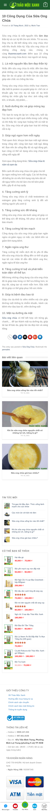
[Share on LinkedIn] (40, 337)
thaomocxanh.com (17, 53)
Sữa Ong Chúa (28, 347)
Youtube (15, 809)
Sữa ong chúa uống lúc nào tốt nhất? (28, 521)
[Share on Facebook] (15, 337)
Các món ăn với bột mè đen (24, 513)
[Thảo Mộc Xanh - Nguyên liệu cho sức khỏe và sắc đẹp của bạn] (24, 5)
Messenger (5, 809)
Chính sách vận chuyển (18, 702)
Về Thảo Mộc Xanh (16, 695)
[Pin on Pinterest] (30, 337)
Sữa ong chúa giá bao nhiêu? (25, 538)
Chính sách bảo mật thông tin (21, 706)
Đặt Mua (44, 809)
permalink (6, 350)
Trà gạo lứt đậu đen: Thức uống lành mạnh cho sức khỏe (28, 505)
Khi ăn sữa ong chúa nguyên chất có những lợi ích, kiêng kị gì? (28, 530)
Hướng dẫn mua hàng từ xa (20, 699)
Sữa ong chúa (9, 318)
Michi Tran (35, 26)
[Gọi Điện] (25, 805)
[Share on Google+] (35, 337)
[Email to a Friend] (25, 337)
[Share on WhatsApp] (10, 337)
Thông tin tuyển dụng (17, 709)
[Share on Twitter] (20, 337)
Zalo (34, 809)
